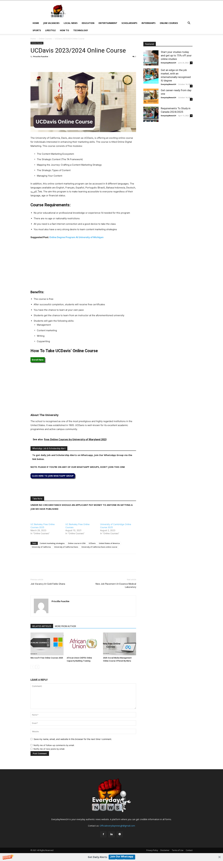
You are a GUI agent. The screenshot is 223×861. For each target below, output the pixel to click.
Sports (37, 30)
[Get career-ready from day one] (151, 96)
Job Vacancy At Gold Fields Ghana (47, 584)
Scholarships (129, 23)
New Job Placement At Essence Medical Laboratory (116, 585)
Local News (71, 23)
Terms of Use (177, 850)
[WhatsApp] (47, 63)
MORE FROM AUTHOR (65, 626)
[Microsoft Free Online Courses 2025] (47, 643)
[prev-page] (32, 667)
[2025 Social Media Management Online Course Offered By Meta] (119, 643)
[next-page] (37, 667)
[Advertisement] (83, 264)
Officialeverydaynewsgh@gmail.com (117, 825)
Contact (189, 850)
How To (64, 30)
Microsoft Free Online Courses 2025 (46, 658)
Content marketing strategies (52, 543)
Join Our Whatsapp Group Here (122, 857)
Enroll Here (37, 359)
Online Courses (169, 23)
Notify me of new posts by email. (49, 749)
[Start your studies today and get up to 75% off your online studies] (151, 57)
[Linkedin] (54, 63)
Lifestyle (50, 30)
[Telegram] (61, 63)
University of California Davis (66, 547)
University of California (41, 547)
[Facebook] (33, 63)
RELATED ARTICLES (41, 626)
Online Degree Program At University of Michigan (76, 237)
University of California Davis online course (99, 547)
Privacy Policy (152, 850)
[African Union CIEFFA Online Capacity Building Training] (83, 643)
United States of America (109, 543)
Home (36, 23)
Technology (80, 30)
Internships (148, 23)
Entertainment (108, 23)
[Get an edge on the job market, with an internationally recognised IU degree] (151, 76)
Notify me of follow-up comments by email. (54, 745)
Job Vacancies (51, 23)
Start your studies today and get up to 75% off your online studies (176, 55)
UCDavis (92, 543)
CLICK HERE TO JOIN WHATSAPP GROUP (53, 475)
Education (88, 23)
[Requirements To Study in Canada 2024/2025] (151, 114)
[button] (111, 857)
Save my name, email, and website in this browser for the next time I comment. (73, 739)
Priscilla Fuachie (40, 56)
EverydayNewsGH (168, 63)
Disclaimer (164, 850)
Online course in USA (76, 543)
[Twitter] (40, 63)
